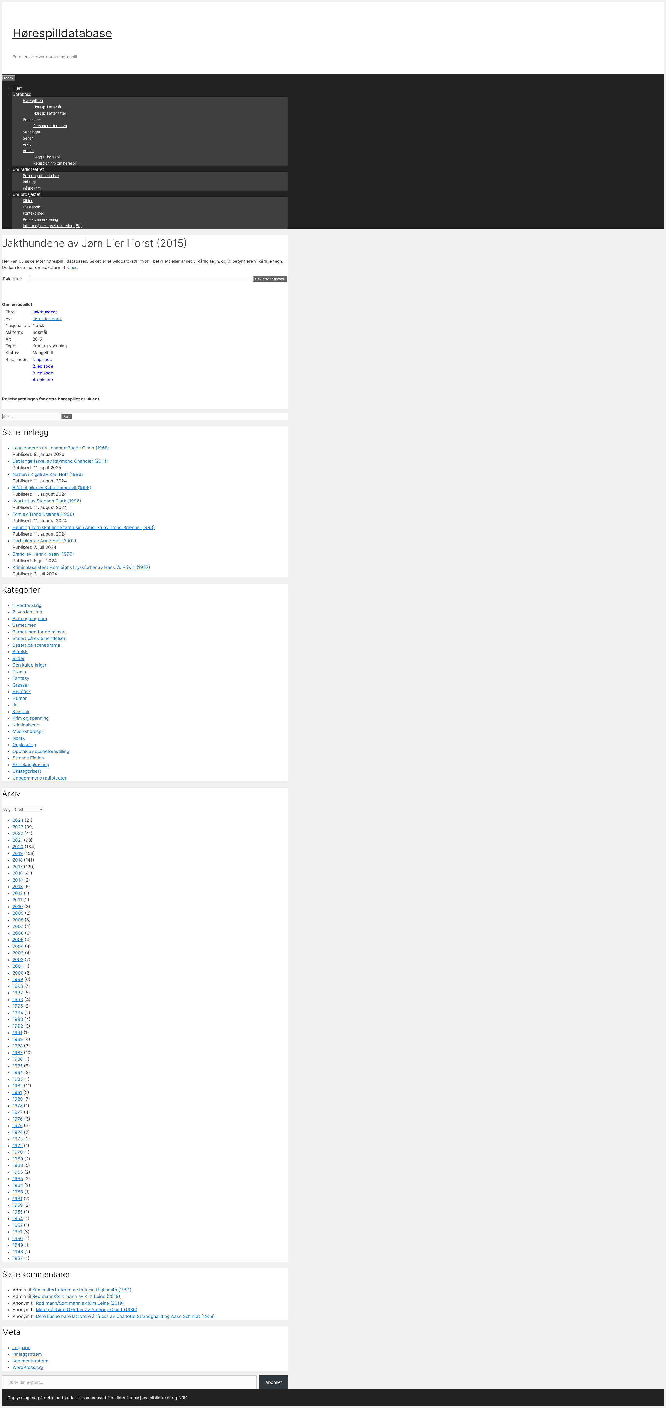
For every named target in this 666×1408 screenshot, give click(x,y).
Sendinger (31, 132)
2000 (18, 973)
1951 (17, 1231)
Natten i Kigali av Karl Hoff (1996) (47, 474)
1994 (17, 1012)
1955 (17, 1212)
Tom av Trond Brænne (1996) (43, 514)
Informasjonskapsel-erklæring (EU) (52, 225)
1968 (17, 1165)
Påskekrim (32, 188)
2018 (17, 860)
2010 (17, 906)
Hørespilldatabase (62, 33)
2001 (17, 966)
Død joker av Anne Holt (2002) (44, 540)
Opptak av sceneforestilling (40, 751)
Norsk (18, 738)
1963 (17, 1192)
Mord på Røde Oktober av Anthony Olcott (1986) (86, 1309)
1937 (17, 1258)
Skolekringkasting (30, 764)
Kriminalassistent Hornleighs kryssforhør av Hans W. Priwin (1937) (81, 567)
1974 (17, 1132)
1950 (17, 1238)
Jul (15, 704)
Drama (19, 671)
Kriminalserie (25, 724)
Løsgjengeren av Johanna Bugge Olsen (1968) (60, 447)
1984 (17, 1072)
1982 (17, 1085)
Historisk (21, 691)
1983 (17, 1079)
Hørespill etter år (47, 107)
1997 (17, 992)
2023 (17, 826)
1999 (17, 979)
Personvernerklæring (40, 219)
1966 (17, 1172)
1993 (17, 1019)
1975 (17, 1125)
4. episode (43, 379)
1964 (17, 1185)
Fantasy (20, 678)
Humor (19, 698)
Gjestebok (31, 207)
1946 (17, 1251)
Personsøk (32, 119)
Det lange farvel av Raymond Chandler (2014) (60, 461)
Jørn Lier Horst (47, 318)
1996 (17, 999)
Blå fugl (29, 182)
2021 (17, 840)
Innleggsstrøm (27, 1354)
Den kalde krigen (30, 665)
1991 (17, 1032)
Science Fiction (28, 757)
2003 (18, 953)
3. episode (43, 372)
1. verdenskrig (26, 605)
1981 (17, 1092)
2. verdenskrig (27, 611)
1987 (17, 1052)
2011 (17, 899)
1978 (17, 1105)
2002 (17, 959)
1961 (17, 1198)
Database (21, 94)
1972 (17, 1145)
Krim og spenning (30, 718)
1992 (17, 1026)
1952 (17, 1225)
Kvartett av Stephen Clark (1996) (46, 501)
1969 (17, 1158)
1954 (17, 1218)
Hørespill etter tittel (49, 113)
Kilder (28, 200)
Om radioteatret (28, 169)
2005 (17, 939)
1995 (17, 1006)
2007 (17, 926)
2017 (17, 866)
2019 (17, 853)
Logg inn (21, 1347)
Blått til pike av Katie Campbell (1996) (51, 487)
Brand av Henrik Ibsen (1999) (43, 554)
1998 (17, 986)
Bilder (18, 658)
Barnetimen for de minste (39, 631)
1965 (17, 1178)
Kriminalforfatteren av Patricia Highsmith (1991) (81, 1289)
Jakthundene (45, 312)
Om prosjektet (26, 194)
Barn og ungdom (29, 618)
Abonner (273, 1382)
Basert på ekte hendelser (38, 638)
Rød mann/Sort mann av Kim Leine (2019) (76, 1296)
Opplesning (24, 744)
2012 (17, 893)
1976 (17, 1119)
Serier (28, 138)
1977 (17, 1112)
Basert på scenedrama (36, 645)
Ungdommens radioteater (39, 778)
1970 (17, 1152)
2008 (17, 919)
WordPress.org (27, 1367)
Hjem (17, 88)
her (73, 267)
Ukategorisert (26, 771)
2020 (17, 846)
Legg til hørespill (47, 157)
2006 (18, 933)
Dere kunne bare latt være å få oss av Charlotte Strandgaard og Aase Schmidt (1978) (125, 1316)
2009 (18, 913)
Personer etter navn (50, 125)
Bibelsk (20, 651)
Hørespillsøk (33, 100)
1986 (17, 1059)
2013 (17, 886)
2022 (17, 833)
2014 (17, 880)
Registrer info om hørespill (55, 163)
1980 (17, 1099)
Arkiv (27, 144)
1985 (17, 1065)
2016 (17, 873)
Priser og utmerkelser (41, 175)
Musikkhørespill (28, 731)
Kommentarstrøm (30, 1360)
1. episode (42, 359)
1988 (17, 1045)
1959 (17, 1205)
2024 (17, 820)
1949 (17, 1245)
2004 (18, 946)
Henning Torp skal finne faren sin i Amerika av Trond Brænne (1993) (83, 527)
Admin (28, 150)
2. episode (43, 366)
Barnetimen (24, 625)
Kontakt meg (33, 213)
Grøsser (20, 685)
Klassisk (20, 711)
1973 (17, 1138)
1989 (17, 1039)
